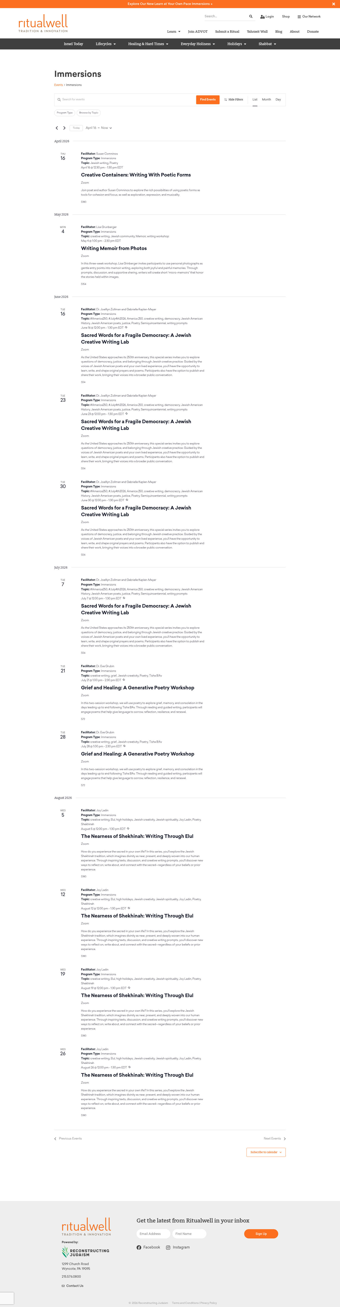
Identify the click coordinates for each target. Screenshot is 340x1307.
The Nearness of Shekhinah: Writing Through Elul (137, 836)
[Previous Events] (56, 128)
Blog (278, 31)
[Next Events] (64, 128)
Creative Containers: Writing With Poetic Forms (136, 175)
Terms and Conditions (185, 1302)
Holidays (234, 44)
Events (58, 85)
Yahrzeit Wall (257, 31)
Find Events (208, 99)
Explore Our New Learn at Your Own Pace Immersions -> (170, 4)
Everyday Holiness (196, 44)
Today (76, 128)
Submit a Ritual (227, 31)
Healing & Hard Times (146, 44)
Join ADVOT (198, 31)
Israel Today (73, 44)
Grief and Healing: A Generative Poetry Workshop (137, 688)
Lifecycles (104, 44)
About (294, 31)
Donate (313, 31)
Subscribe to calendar (264, 1152)
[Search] (251, 16)
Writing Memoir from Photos (114, 248)
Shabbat (265, 44)
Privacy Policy (208, 1302)
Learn (171, 31)
